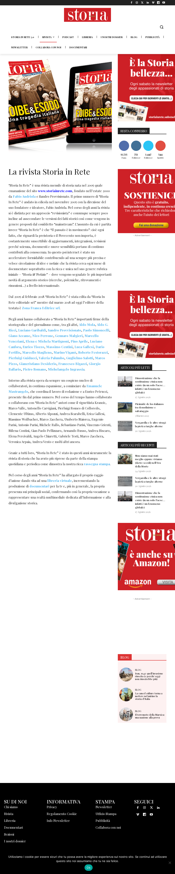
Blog (138, 670)
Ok (88, 867)
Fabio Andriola (24, 196)
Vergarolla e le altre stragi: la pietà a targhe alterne (150, 424)
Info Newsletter (58, 820)
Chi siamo (11, 807)
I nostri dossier (15, 841)
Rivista (8, 814)
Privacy (52, 807)
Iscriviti (160, 141)
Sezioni (9, 834)
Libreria (9, 820)
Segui (136, 141)
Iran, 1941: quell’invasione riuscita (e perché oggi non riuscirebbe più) (149, 676)
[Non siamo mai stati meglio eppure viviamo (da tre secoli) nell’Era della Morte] (125, 459)
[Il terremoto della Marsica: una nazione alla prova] (126, 714)
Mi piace (124, 141)
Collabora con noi (108, 827)
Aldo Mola (87, 324)
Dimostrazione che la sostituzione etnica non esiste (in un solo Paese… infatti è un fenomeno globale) (150, 385)
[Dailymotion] (158, 2)
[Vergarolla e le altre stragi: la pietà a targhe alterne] (125, 426)
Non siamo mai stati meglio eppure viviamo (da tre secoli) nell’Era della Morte (148, 461)
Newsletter (104, 807)
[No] (170, 863)
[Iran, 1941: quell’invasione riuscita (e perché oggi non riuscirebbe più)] (126, 674)
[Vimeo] (153, 2)
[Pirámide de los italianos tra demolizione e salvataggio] (125, 407)
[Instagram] (137, 2)
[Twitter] (142, 2)
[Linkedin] (147, 2)
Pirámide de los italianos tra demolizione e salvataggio (149, 407)
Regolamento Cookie (62, 814)
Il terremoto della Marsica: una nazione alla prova (150, 716)
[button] (161, 27)
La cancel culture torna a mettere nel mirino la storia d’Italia (148, 696)
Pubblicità (103, 820)
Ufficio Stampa (106, 814)
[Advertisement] (60, 546)
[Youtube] (163, 2)
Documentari (13, 827)
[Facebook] (131, 2)
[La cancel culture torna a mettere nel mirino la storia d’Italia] (126, 694)
